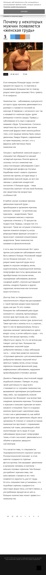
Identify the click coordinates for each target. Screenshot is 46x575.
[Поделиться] (17, 36)
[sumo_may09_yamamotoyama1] (23, 56)
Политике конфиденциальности (15, 7)
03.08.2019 (14, 74)
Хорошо (24, 11)
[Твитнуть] (12, 36)
